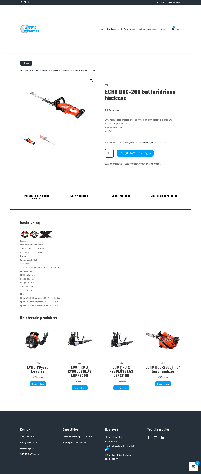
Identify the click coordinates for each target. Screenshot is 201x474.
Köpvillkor (110, 455)
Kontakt (163, 29)
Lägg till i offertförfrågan (135, 153)
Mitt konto (160, 2)
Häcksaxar (55, 70)
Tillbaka (26, 63)
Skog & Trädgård (42, 70)
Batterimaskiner (143, 142)
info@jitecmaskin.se (30, 442)
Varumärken (129, 29)
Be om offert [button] (38, 383)
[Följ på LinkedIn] (163, 438)
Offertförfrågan (174, 2)
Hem (101, 29)
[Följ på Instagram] (155, 438)
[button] (91, 80)
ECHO (154, 142)
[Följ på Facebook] (148, 438)
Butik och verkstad (147, 29)
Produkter (112, 29)
